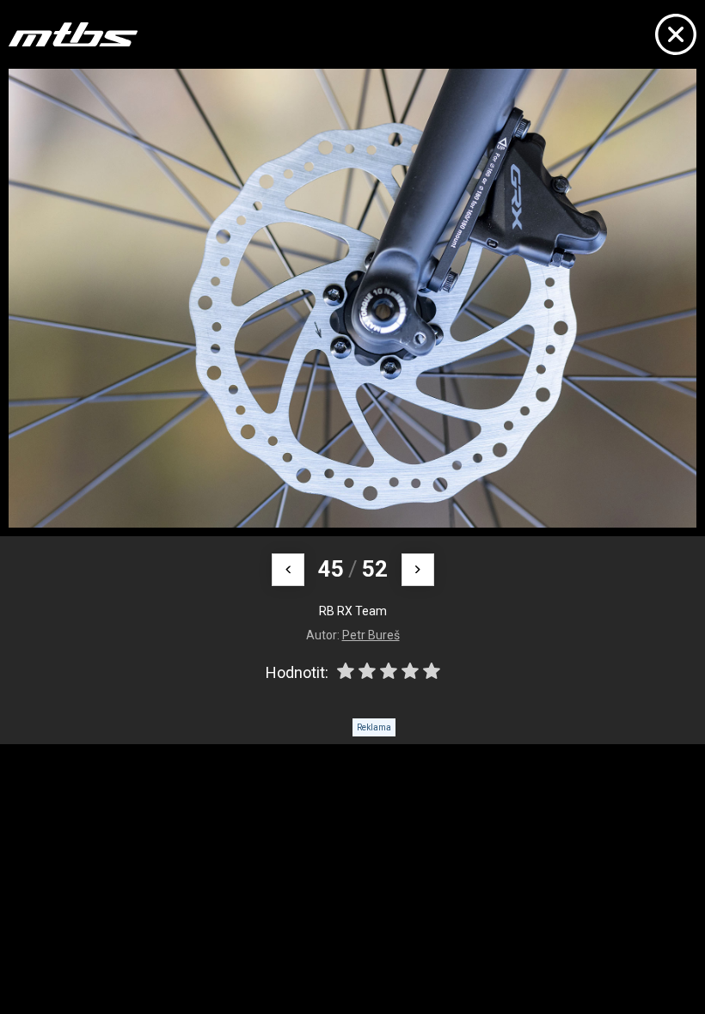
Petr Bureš (371, 635)
